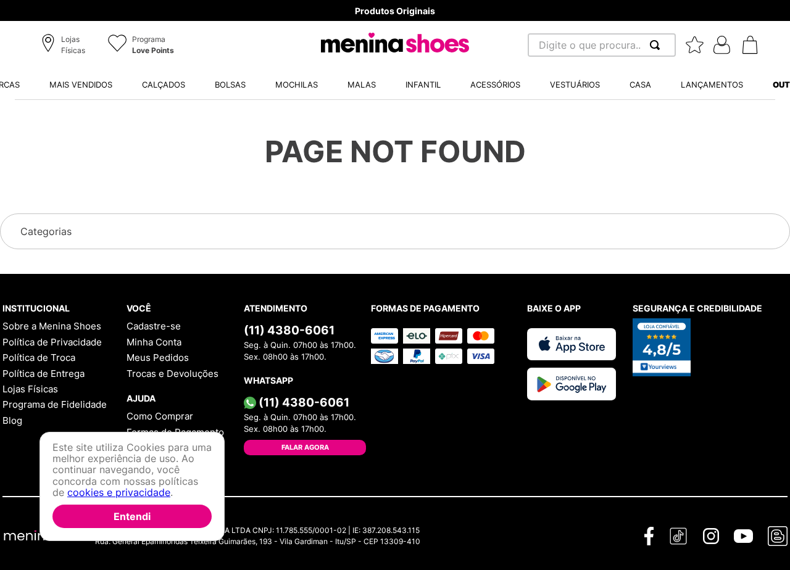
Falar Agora (305, 447)
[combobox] (602, 45)
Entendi (132, 516)
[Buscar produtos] (657, 45)
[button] (65, 45)
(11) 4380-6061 (289, 330)
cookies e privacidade (118, 493)
